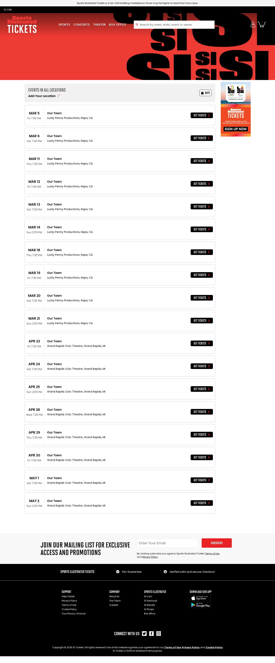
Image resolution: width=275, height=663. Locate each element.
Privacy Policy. (150, 557)
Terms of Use (212, 553)
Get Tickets (200, 115)
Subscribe (217, 543)
